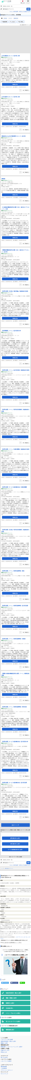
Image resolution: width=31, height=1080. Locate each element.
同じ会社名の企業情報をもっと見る (11, 942)
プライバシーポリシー (7, 1070)
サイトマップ (4, 1073)
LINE (23, 982)
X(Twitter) (5, 982)
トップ (2, 868)
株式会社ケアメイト (9, 868)
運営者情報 (4, 1066)
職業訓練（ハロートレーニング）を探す (11, 1046)
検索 (28, 9)
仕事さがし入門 (5, 1050)
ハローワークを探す (6, 1061)
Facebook (14, 982)
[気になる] (23, 1)
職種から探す (4, 1043)
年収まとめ (4, 1052)
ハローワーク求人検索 (7, 1039)
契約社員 (16, 18)
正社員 (5, 18)
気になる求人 (4, 1057)
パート (10, 18)
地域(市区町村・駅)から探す (8, 1041)
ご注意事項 (4, 1068)
